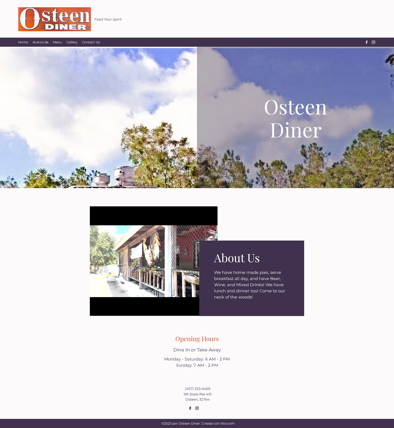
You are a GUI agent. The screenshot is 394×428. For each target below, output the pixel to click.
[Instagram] (373, 42)
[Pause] (96, 310)
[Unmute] (103, 310)
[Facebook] (366, 42)
